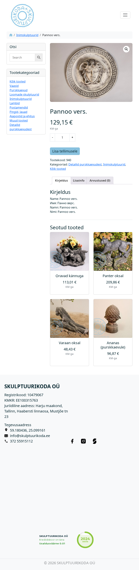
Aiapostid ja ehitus (22, 116)
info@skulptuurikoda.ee (30, 435)
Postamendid (19, 107)
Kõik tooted (18, 81)
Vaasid (14, 86)
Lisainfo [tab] (79, 180)
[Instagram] (83, 441)
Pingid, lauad (18, 112)
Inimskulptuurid (27, 35)
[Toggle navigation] (125, 15)
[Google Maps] (7, 430)
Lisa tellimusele (64, 151)
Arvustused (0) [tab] (100, 180)
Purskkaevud (19, 90)
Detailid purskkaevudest (85, 164)
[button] (126, 49)
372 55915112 (21, 441)
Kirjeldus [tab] (61, 180)
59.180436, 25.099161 (27, 430)
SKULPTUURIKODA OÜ (53, 536)
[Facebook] (72, 441)
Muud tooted (19, 120)
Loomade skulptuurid (24, 94)
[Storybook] (94, 441)
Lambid (15, 103)
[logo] (22, 15)
